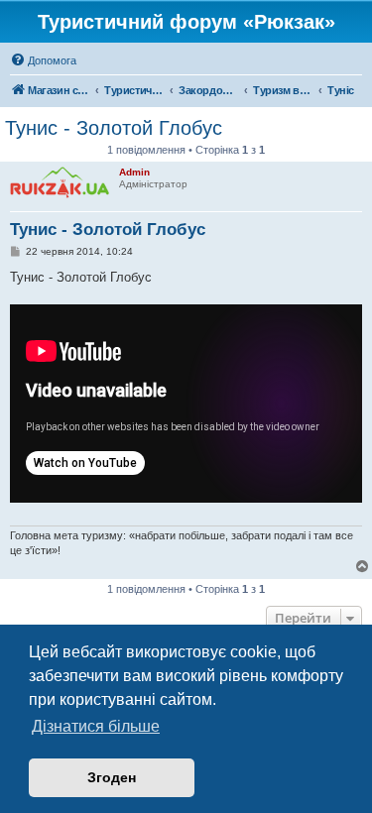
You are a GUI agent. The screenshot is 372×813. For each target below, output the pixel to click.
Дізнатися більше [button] (96, 726)
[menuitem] (43, 60)
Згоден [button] (111, 777)
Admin (134, 172)
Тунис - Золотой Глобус (113, 128)
